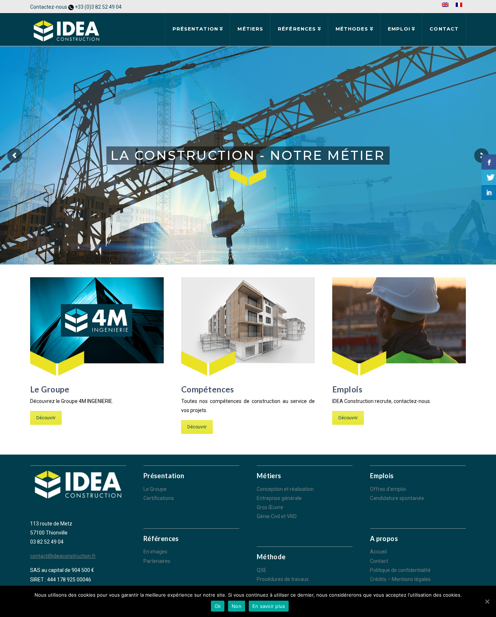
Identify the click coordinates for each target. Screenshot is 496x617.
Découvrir (46, 417)
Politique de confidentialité (400, 570)
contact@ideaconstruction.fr (63, 556)
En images (155, 552)
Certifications (158, 498)
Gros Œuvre (270, 507)
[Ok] (487, 601)
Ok (218, 606)
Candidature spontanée (397, 498)
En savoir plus (268, 606)
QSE (262, 570)
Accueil (378, 552)
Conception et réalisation (285, 489)
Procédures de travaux (283, 579)
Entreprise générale (279, 498)
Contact (379, 561)
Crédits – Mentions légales (400, 579)
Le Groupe (155, 489)
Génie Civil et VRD (277, 516)
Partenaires (156, 561)
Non (236, 606)
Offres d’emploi (388, 489)
